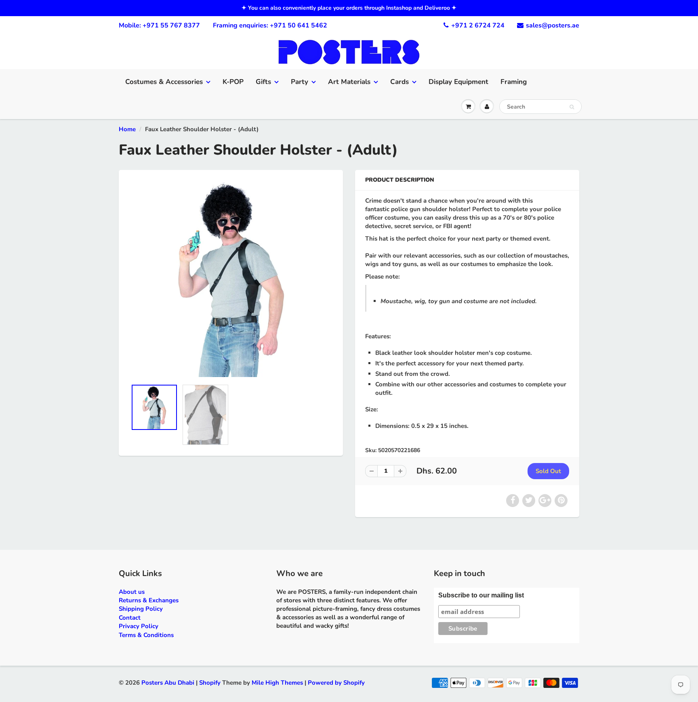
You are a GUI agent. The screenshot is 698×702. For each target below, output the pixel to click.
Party (299, 81)
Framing (513, 81)
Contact (130, 618)
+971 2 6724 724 (478, 25)
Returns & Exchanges (149, 600)
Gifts (263, 81)
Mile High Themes (277, 683)
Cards (399, 81)
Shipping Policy (141, 609)
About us (132, 592)
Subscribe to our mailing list (481, 595)
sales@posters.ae (552, 25)
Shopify (210, 683)
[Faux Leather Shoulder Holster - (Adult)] (231, 279)
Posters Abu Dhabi (167, 683)
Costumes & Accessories (164, 81)
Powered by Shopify (336, 683)
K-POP (233, 81)
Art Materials (349, 81)
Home (127, 129)
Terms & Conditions (146, 635)
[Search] (571, 107)
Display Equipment (458, 81)
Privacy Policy (138, 626)
